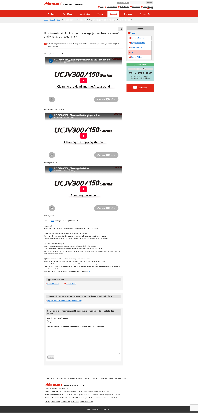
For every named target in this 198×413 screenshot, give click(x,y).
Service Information (138, 38)
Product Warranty (137, 47)
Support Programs (138, 43)
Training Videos (148, 7)
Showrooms (136, 7)
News (101, 7)
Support (113, 14)
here (52, 221)
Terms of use (55, 402)
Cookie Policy (75, 402)
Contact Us (145, 14)
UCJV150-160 (71, 284)
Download (128, 14)
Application (85, 14)
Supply (100, 14)
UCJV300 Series (53, 284)
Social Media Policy (86, 402)
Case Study (67, 14)
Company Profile (112, 7)
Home (151, 8)
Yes (51, 320)
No (51, 322)
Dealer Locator (124, 7)
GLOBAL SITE (123, 3)
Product (51, 14)
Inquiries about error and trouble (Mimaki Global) (64, 301)
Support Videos (136, 57)
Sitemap (47, 402)
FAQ (58, 20)
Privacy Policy (65, 402)
